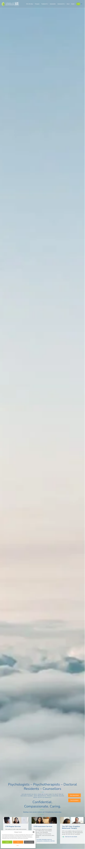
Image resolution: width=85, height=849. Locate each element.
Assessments (53, 4)
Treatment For (44, 4)
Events (72, 4)
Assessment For (61, 4)
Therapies (37, 4)
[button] (33, 832)
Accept (7, 842)
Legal (17, 845)
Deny (18, 842)
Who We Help (29, 4)
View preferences (29, 842)
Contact (78, 3)
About (68, 4)
